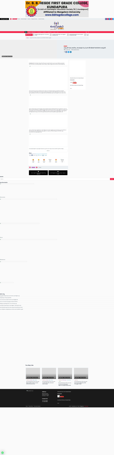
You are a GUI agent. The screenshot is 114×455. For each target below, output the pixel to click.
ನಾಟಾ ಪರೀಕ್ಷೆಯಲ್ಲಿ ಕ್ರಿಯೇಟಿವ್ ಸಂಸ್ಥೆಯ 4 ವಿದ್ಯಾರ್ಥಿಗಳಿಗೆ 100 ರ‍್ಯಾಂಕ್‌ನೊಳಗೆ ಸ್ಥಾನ (75, 35)
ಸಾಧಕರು (60, 381)
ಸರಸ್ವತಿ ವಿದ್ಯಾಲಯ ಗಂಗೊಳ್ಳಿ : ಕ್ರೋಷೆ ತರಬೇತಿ (5, 297)
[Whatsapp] (2, 452)
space (40, 167)
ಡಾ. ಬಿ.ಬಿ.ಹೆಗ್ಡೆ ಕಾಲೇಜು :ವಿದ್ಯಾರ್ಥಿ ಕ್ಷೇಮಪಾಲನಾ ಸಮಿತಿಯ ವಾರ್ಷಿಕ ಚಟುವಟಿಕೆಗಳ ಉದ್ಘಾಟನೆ (58, 35)
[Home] (26, 32)
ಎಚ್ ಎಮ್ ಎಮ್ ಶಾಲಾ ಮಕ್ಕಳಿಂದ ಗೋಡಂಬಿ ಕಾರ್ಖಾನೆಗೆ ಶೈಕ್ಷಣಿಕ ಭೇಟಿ (9, 299)
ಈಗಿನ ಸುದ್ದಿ (33, 167)
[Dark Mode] (86, 32)
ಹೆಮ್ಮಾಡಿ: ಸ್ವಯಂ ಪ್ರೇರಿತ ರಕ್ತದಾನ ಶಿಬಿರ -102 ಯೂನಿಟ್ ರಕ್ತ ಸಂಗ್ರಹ (8, 303)
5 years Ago (37, 381)
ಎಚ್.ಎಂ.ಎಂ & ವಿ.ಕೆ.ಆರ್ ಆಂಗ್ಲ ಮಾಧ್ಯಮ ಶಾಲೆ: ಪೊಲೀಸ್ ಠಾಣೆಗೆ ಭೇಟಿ (8, 301)
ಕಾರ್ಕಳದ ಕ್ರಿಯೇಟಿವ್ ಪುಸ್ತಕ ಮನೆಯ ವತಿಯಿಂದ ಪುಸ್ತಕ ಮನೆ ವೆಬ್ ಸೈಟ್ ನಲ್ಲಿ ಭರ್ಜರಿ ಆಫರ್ (41, 35)
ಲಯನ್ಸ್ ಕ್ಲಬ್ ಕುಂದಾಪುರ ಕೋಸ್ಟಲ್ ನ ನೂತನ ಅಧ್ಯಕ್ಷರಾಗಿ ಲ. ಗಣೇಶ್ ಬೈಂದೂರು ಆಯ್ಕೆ (10, 305)
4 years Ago (68, 49)
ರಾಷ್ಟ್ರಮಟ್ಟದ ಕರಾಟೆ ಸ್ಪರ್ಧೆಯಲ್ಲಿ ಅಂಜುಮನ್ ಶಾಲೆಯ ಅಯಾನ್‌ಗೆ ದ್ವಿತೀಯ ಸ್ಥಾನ (10, 295)
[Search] (88, 32)
